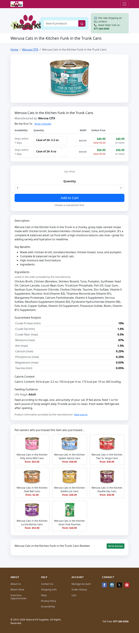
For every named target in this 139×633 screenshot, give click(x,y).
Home (14, 49)
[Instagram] (112, 585)
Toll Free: (115, 621)
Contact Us (47, 583)
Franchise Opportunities (18, 597)
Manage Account (81, 583)
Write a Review (42, 123)
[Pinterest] (126, 585)
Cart (74, 595)
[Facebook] (104, 585)
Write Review (115, 546)
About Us (16, 583)
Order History (79, 589)
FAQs (44, 595)
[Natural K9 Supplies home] (17, 4)
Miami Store (17, 589)
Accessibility (48, 606)
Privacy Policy (48, 600)
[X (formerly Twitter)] (119, 585)
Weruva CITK (30, 49)
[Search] (81, 23)
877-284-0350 (101, 28)
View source (80, 414)
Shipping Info (49, 589)
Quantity (69, 181)
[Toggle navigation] (124, 4)
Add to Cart (69, 198)
